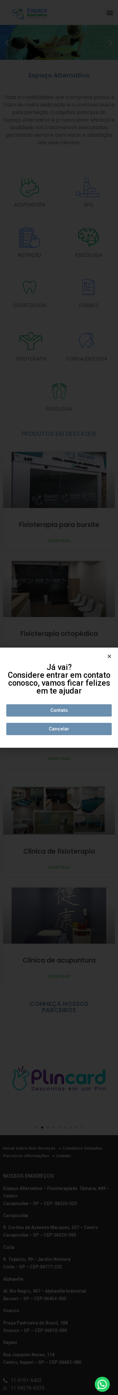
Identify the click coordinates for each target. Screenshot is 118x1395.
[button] (59, 710)
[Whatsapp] (102, 1384)
